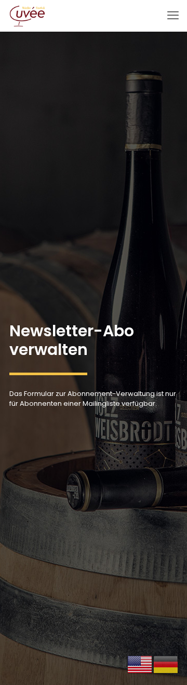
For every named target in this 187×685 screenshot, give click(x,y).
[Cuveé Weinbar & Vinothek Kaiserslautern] (27, 16)
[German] (166, 664)
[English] (140, 664)
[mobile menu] (173, 15)
